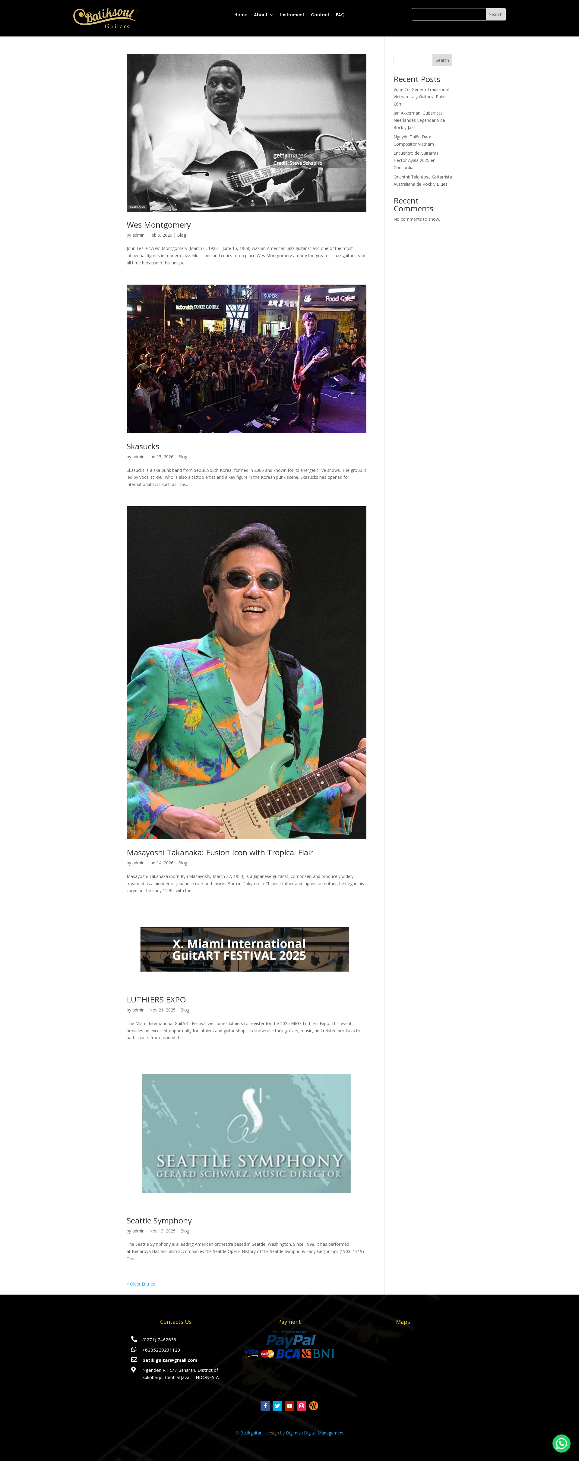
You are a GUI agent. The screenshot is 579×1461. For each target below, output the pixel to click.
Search (442, 60)
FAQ (340, 15)
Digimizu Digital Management (315, 1433)
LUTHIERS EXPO (156, 999)
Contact (320, 15)
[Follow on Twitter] (277, 1406)
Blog (181, 235)
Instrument (292, 15)
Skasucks (143, 446)
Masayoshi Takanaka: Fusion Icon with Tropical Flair (220, 852)
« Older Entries (141, 1284)
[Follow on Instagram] (301, 1406)
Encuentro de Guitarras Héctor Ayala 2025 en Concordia (416, 160)
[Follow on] (313, 1406)
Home (240, 15)
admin (138, 235)
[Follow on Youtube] (289, 1406)
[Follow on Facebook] (265, 1406)
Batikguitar (250, 1433)
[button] (561, 1443)
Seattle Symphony (159, 1220)
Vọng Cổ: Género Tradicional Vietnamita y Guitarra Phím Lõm (421, 97)
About (260, 15)
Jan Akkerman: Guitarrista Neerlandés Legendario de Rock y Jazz (419, 120)
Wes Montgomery (159, 224)
